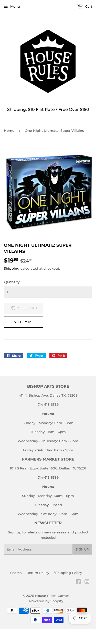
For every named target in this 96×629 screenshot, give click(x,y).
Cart (88, 6)
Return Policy (38, 573)
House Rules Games (52, 596)
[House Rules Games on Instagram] (87, 582)
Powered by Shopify (46, 601)
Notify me (24, 322)
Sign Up (82, 549)
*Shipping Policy (68, 573)
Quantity (12, 282)
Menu (15, 6)
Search (16, 573)
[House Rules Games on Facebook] (78, 582)
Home (9, 130)
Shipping (11, 268)
